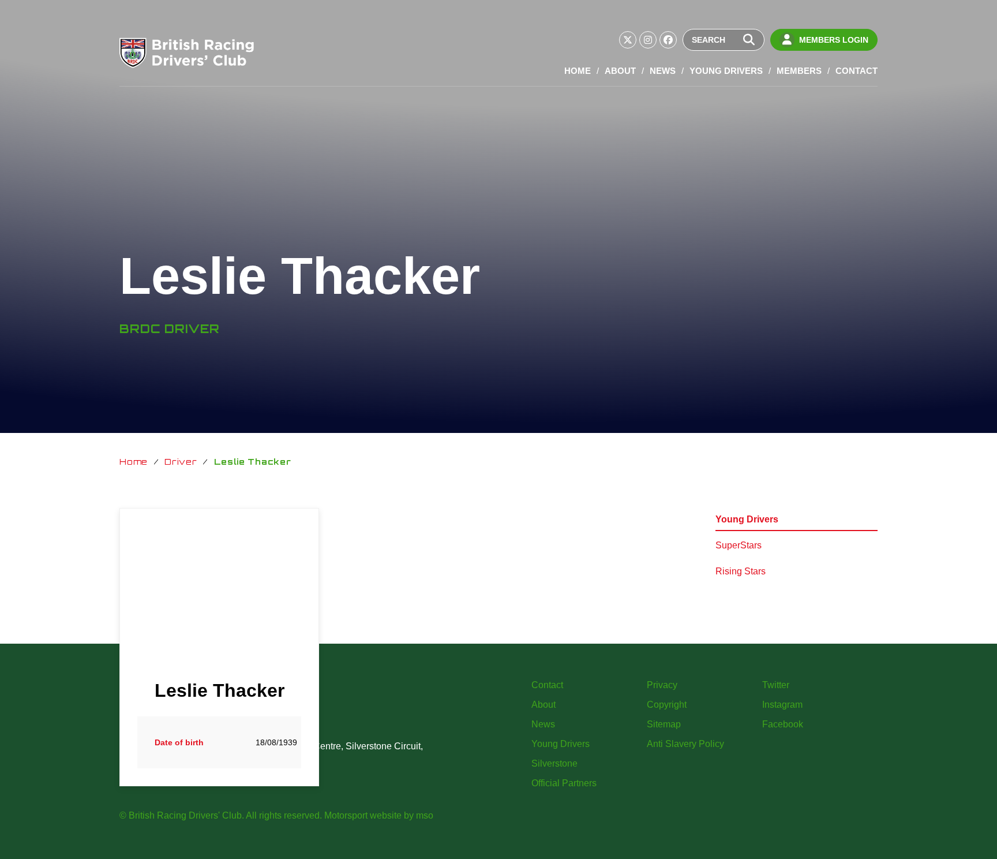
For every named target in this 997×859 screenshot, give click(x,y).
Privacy (662, 685)
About (620, 71)
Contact (856, 71)
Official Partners (564, 783)
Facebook (782, 724)
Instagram (782, 704)
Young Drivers (726, 71)
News (663, 71)
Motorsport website (363, 815)
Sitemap (664, 724)
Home (577, 71)
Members (799, 71)
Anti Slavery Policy (685, 744)
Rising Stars (740, 571)
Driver (180, 461)
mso (424, 815)
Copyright (667, 704)
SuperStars (738, 545)
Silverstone (554, 763)
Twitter (775, 685)
